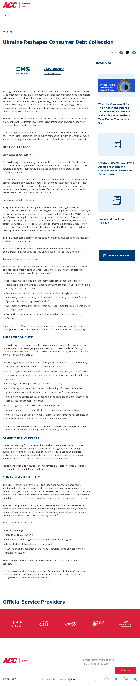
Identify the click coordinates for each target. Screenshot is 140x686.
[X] (127, 52)
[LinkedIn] (134, 52)
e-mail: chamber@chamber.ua (98, 659)
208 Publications (52, 73)
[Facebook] (121, 52)
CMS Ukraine (54, 68)
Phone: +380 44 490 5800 (96, 663)
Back (7, 15)
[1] (37, 121)
